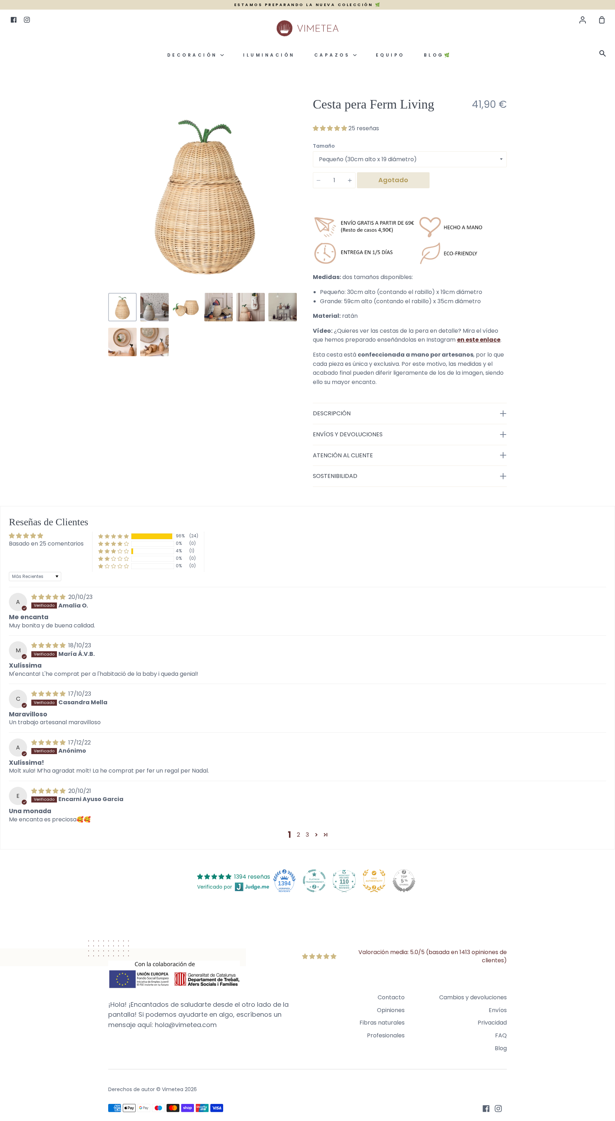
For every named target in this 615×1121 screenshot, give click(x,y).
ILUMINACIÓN (269, 55)
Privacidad (492, 1023)
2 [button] (298, 835)
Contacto (391, 997)
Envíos (498, 1010)
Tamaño (324, 145)
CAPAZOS (333, 55)
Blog (501, 1048)
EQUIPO (390, 55)
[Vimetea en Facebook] (486, 1108)
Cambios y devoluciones (473, 997)
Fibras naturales (382, 1023)
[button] (330, 128)
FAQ (501, 1035)
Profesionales (386, 1035)
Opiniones (391, 1010)
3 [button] (307, 835)
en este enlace (478, 340)
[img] (49, 597)
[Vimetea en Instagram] (498, 1108)
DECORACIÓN (194, 55)
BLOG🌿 (438, 55)
